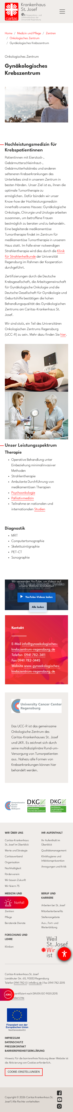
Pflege (8, 917)
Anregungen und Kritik (54, 866)
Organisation (12, 862)
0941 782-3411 (34, 655)
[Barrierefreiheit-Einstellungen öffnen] (64, 954)
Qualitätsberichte (14, 998)
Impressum (12, 1038)
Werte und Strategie (16, 850)
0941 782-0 (20, 983)
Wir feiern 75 (12, 886)
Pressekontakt (15, 1046)
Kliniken (9, 947)
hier (63, 334)
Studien (39, 509)
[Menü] (62, 11)
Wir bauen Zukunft (15, 880)
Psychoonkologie (23, 493)
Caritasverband (14, 856)
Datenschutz (14, 1042)
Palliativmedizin (22, 498)
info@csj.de (35, 983)
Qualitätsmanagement (53, 850)
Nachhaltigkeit (13, 868)
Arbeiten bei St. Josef (53, 905)
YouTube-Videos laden (39, 597)
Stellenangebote (50, 917)
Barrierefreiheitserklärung (25, 1051)
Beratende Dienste (15, 923)
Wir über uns (14, 833)
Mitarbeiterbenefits (52, 911)
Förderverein (12, 874)
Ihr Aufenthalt (52, 833)
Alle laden (38, 607)
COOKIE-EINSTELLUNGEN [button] (24, 1072)
